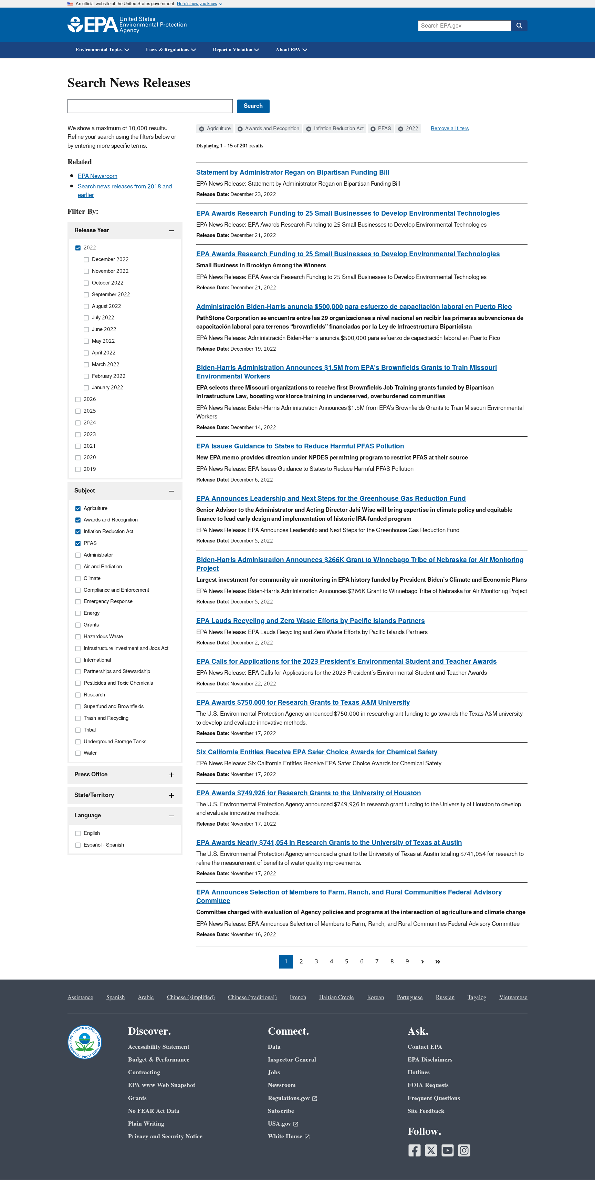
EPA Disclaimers (430, 1059)
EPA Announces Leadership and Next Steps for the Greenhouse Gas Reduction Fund (331, 499)
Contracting (144, 1072)
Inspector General (292, 1059)
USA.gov (279, 1123)
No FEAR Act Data (153, 1111)
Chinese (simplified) (191, 997)
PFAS (384, 128)
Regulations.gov (289, 1098)
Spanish (115, 997)
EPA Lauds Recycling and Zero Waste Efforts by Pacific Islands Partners (310, 621)
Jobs (274, 1072)
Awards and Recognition (271, 128)
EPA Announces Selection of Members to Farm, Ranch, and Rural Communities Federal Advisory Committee (349, 897)
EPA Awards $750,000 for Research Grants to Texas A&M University (303, 703)
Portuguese (410, 997)
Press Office (90, 774)
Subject (84, 491)
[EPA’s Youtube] (448, 1150)
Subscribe (281, 1111)
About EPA (288, 49)
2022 (411, 128)
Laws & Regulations (167, 49)
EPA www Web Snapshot (161, 1085)
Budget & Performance (158, 1059)
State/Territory (94, 795)
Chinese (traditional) (252, 997)
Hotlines (419, 1072)
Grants (137, 1098)
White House (285, 1136)
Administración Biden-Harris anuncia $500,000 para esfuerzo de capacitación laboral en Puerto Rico (354, 307)
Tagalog (477, 997)
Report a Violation (232, 49)
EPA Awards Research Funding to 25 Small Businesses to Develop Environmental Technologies (348, 213)
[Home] (127, 24)
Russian (445, 997)
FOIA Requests (428, 1085)
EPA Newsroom (97, 176)
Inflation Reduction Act (338, 128)
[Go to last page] (438, 962)
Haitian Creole (336, 997)
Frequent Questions (434, 1098)
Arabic (146, 997)
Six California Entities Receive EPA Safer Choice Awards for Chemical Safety (317, 752)
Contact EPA (425, 1046)
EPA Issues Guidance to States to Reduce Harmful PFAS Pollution (300, 446)
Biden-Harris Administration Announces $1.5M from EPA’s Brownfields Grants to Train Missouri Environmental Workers (346, 372)
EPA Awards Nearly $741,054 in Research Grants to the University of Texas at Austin (329, 843)
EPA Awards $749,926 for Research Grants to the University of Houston (308, 793)
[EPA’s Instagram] (464, 1150)
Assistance (80, 997)
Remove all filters (450, 128)
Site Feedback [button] (426, 1111)
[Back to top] (576, 1161)
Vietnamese (513, 997)
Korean (375, 997)
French (298, 997)
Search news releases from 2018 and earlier (125, 190)
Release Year (91, 230)
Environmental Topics (99, 49)
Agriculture (218, 128)
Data (274, 1046)
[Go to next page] (422, 962)
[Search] (519, 25)
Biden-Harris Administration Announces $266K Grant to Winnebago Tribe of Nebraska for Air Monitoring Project (360, 564)
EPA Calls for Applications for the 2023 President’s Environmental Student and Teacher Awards (346, 662)
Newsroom (282, 1085)
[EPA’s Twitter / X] (431, 1150)
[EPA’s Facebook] (414, 1150)
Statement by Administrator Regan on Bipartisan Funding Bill (292, 172)
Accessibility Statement (158, 1046)
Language (87, 815)
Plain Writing (146, 1123)
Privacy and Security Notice (165, 1136)
